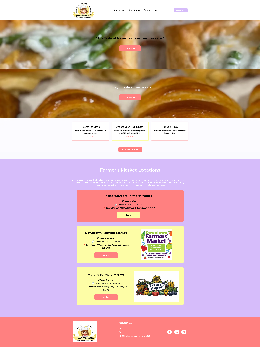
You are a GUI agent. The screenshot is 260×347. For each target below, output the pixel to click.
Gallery (147, 10)
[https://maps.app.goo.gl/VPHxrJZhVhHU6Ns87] (156, 286)
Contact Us (119, 10)
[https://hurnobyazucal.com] (83, 10)
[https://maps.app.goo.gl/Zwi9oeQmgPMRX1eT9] (156, 244)
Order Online (134, 10)
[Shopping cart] (156, 10)
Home (107, 10)
